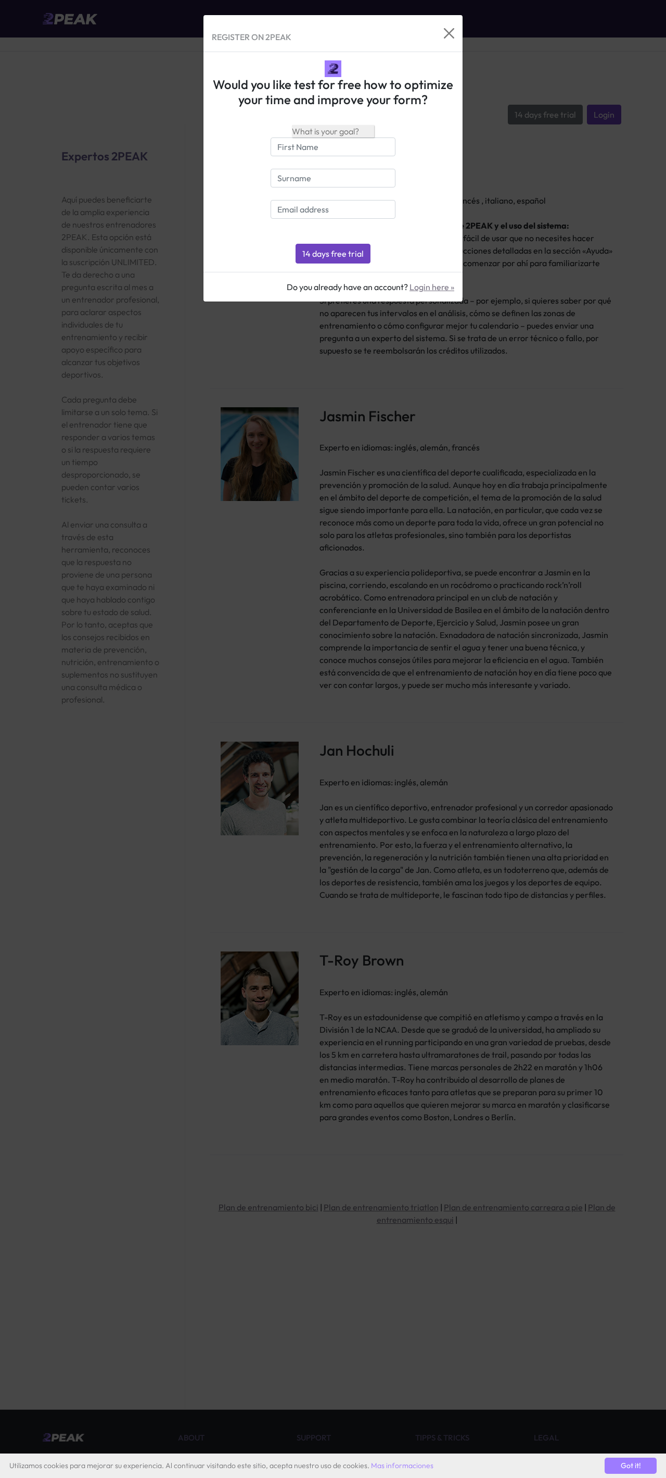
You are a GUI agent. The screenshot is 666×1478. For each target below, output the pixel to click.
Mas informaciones (402, 1465)
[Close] (449, 33)
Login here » (431, 287)
